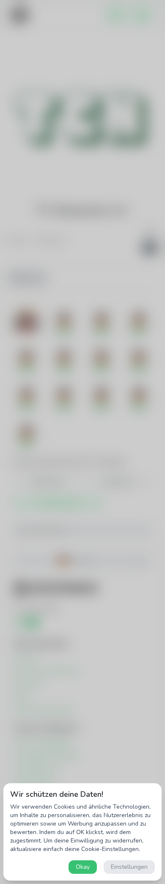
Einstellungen (129, 867)
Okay (83, 867)
